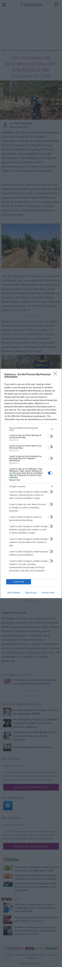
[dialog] (31, 483)
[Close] (56, 375)
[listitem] (31, 429)
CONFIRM (18, 582)
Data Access (31, 592)
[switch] (50, 436)
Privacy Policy (48, 592)
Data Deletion (14, 592)
